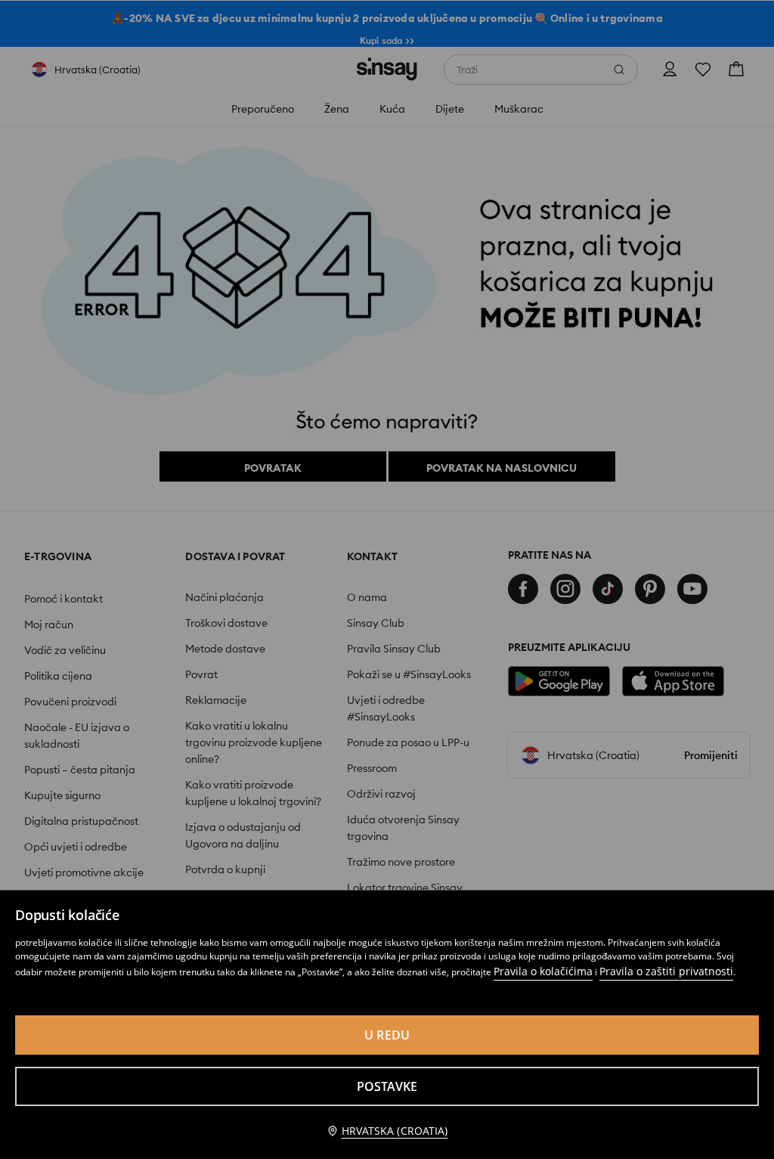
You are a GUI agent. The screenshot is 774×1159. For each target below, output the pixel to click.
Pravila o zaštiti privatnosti (666, 971)
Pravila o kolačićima (543, 971)
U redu (387, 1035)
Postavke (387, 1086)
